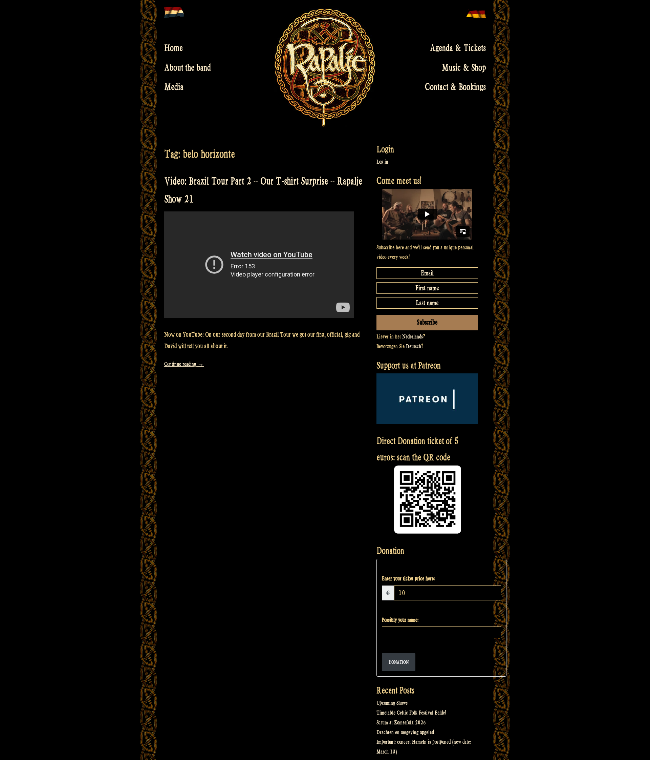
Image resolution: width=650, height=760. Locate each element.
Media (173, 87)
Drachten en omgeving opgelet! (405, 732)
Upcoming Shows (392, 703)
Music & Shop (464, 67)
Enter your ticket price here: (408, 578)
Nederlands (412, 336)
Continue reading (184, 364)
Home (173, 48)
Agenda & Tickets (458, 48)
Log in (382, 162)
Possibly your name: (400, 620)
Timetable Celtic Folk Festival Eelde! (411, 713)
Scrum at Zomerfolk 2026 (401, 722)
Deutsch (413, 346)
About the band (187, 67)
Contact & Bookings (455, 87)
